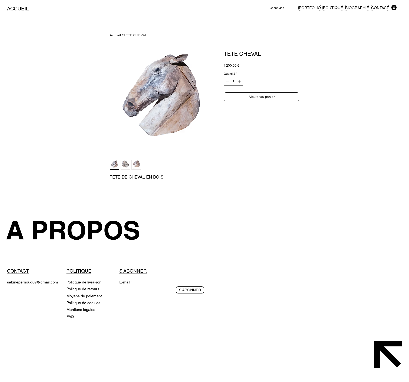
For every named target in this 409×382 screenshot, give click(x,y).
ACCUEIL (18, 8)
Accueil (115, 35)
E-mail (124, 282)
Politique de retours (83, 289)
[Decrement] (227, 81)
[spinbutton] (233, 81)
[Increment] (240, 81)
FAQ (70, 316)
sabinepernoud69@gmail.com (32, 282)
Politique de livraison (83, 282)
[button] (394, 7)
